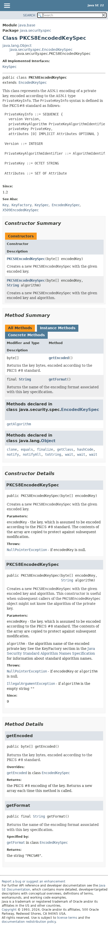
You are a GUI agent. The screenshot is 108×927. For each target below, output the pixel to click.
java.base (26, 25)
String (13, 285)
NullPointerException (27, 550)
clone (12, 449)
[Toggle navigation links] (7, 6)
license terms (67, 917)
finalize (45, 449)
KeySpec (10, 67)
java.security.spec (35, 30)
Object (48, 440)
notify (13, 454)
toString (53, 454)
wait (69, 454)
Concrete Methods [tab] (26, 335)
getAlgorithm (19, 424)
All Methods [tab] (20, 328)
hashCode (85, 449)
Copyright (9, 909)
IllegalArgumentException (31, 684)
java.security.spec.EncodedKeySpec (41, 50)
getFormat (58, 379)
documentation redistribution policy (29, 921)
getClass (65, 449)
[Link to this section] (65, 223)
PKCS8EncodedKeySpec (26, 259)
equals (27, 449)
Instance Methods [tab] (57, 328)
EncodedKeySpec (33, 82)
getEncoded (59, 358)
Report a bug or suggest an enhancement (33, 881)
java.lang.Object (17, 46)
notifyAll (32, 454)
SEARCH (29, 15)
